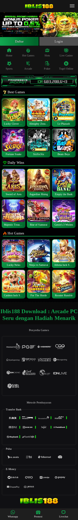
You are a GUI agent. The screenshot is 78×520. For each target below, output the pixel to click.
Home (9, 55)
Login (59, 41)
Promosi (38, 516)
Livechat (63, 516)
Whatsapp (13, 516)
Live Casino (66, 55)
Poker (47, 68)
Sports (9, 68)
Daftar (19, 41)
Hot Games (28, 55)
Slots (47, 55)
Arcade (28, 68)
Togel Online (66, 68)
